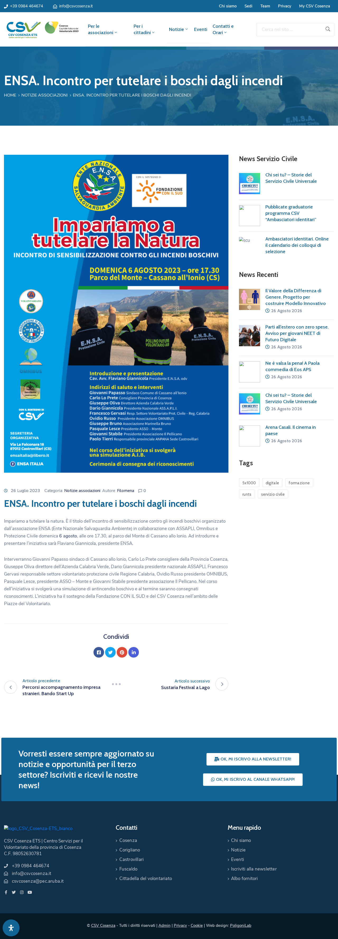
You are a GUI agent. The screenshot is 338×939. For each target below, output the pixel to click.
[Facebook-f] (6, 892)
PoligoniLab (240, 925)
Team (265, 6)
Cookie (197, 925)
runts (247, 494)
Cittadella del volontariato (145, 879)
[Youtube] (30, 892)
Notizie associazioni (44, 95)
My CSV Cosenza (314, 6)
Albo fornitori (244, 879)
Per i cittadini (142, 29)
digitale (272, 483)
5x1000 (249, 483)
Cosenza (128, 840)
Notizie (176, 29)
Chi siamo (228, 6)
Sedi (248, 6)
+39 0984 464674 (26, 6)
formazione (299, 483)
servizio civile (273, 494)
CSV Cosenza (103, 925)
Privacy (284, 6)
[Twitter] (110, 652)
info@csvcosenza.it (76, 6)
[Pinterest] (122, 652)
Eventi (200, 29)
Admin (164, 925)
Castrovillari (131, 859)
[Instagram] (22, 892)
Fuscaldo (128, 869)
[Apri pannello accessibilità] (11, 927)
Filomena (125, 491)
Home (10, 95)
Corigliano (129, 850)
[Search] (328, 29)
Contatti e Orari (223, 29)
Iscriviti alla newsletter (254, 869)
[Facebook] (98, 652)
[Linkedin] (133, 652)
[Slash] (116, 684)
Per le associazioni (100, 29)
